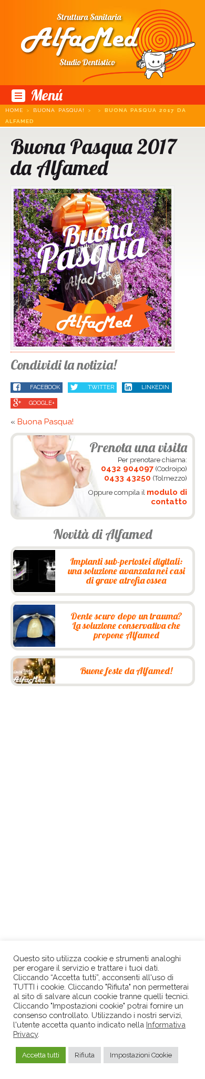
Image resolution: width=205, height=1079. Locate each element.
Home (14, 110)
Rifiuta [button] (85, 1055)
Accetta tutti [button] (40, 1055)
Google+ (42, 403)
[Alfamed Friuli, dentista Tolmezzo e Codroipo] (102, 42)
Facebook (44, 387)
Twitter (100, 387)
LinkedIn (154, 387)
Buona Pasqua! (59, 110)
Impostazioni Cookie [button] (141, 1055)
